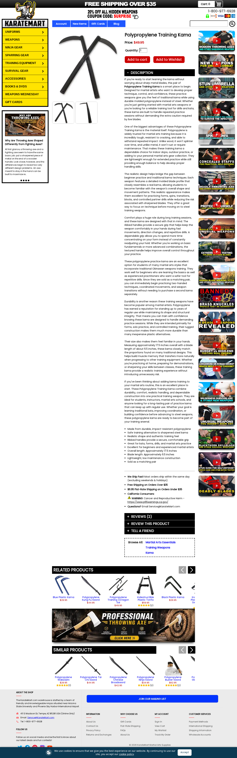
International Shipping (201, 726)
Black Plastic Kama (173, 597)
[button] (191, 570)
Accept (184, 752)
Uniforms (12, 31)
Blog (116, 23)
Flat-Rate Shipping (130, 726)
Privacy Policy (93, 730)
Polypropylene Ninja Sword (145, 678)
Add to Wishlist (169, 59)
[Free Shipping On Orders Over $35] (86, 6)
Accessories (15, 78)
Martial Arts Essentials (161, 542)
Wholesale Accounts (200, 734)
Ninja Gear (13, 47)
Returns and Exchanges (99, 734)
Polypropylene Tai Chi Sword (90, 678)
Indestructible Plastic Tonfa (145, 598)
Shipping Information (200, 730)
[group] (63, 588)
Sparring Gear (17, 55)
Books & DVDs (16, 86)
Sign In (158, 721)
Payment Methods (198, 721)
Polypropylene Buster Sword (172, 678)
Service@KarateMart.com (40, 717)
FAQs (123, 730)
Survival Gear (16, 70)
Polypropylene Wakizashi (63, 678)
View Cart (160, 726)
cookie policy (126, 754)
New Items (80, 23)
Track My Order (162, 734)
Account (61, 23)
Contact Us (92, 726)
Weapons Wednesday (22, 94)
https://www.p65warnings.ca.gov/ (148, 502)
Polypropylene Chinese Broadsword (118, 679)
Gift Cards (98, 23)
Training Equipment (20, 63)
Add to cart (137, 59)
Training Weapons (158, 548)
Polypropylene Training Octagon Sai (118, 599)
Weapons (12, 39)
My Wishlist (160, 730)
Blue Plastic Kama (63, 597)
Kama (150, 553)
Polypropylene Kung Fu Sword (91, 598)
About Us (91, 721)
